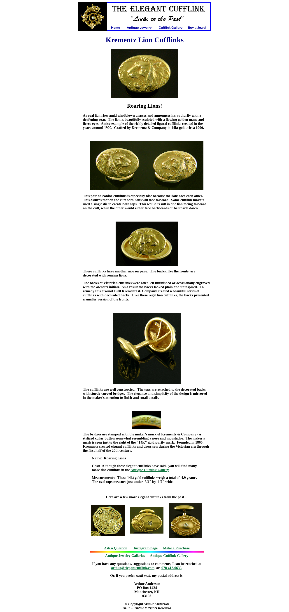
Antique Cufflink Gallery (150, 470)
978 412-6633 (171, 568)
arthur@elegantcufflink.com (132, 568)
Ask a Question (115, 548)
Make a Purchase (176, 548)
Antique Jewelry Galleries (125, 556)
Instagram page (146, 548)
